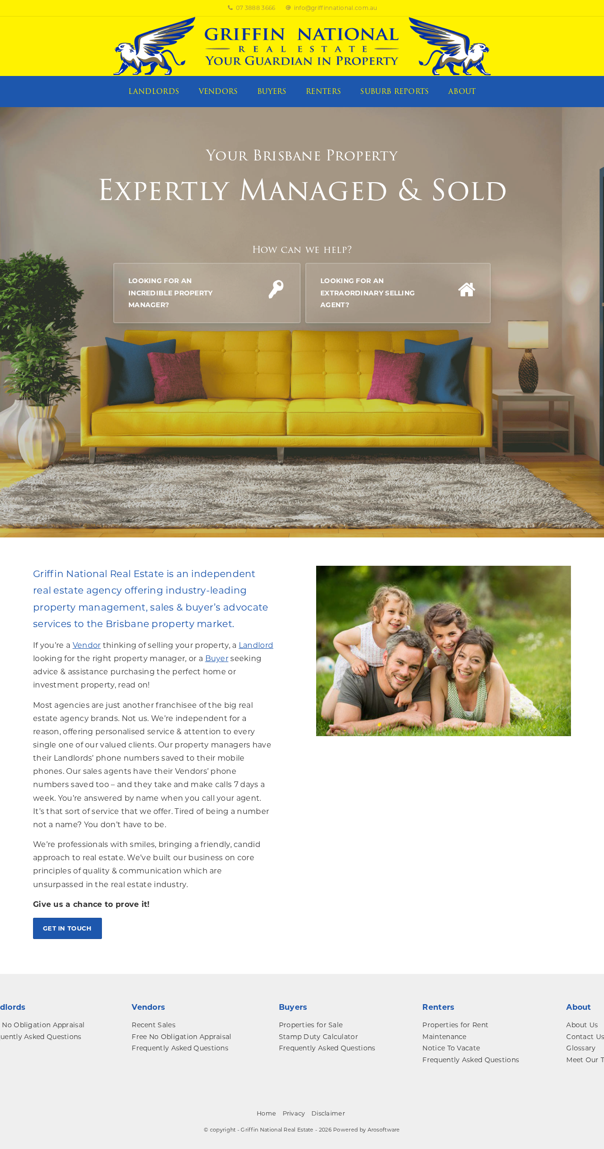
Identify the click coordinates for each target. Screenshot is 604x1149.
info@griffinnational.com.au (336, 7)
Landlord (256, 645)
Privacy (294, 1113)
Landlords (154, 91)
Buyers (272, 91)
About (462, 91)
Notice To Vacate (451, 1048)
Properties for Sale (311, 1025)
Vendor (87, 645)
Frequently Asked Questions (180, 1048)
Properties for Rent (455, 1025)
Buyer (217, 658)
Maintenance (444, 1036)
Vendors (218, 91)
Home (266, 1113)
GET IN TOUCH (67, 928)
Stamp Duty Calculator (318, 1036)
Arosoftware (384, 1129)
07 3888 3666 (256, 7)
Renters (323, 91)
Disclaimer (328, 1113)
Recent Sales (154, 1025)
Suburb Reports (394, 91)
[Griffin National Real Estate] (302, 45)
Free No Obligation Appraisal (181, 1036)
